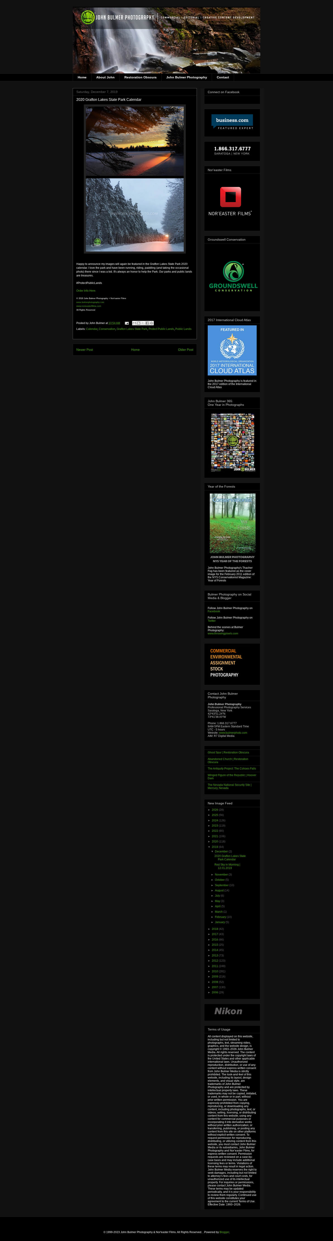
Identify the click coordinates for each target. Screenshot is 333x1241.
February (221, 917)
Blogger (224, 1232)
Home (82, 77)
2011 (215, 966)
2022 (215, 830)
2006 (215, 992)
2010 (215, 971)
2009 (215, 976)
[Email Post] (126, 323)
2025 (215, 815)
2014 (215, 950)
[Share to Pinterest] (151, 323)
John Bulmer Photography (186, 77)
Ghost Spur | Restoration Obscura (228, 752)
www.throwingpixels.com (223, 633)
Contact (223, 77)
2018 (215, 929)
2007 (215, 987)
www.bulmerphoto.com (233, 732)
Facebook (214, 611)
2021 (215, 836)
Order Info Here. (86, 290)
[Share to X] (143, 323)
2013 (215, 955)
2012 (215, 960)
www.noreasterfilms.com (88, 306)
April (218, 906)
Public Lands (183, 329)
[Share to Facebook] (147, 323)
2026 (215, 809)
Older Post (185, 349)
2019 (215, 847)
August (219, 890)
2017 (215, 934)
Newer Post (84, 349)
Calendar (91, 329)
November (222, 874)
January (220, 922)
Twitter (212, 620)
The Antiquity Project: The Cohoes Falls (232, 768)
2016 (215, 939)
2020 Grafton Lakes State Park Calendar (230, 857)
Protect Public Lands (161, 329)
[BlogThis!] (138, 323)
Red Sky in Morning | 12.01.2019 (227, 866)
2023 (215, 825)
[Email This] (134, 323)
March (219, 911)
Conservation (107, 329)
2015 (215, 944)
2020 (215, 841)
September (222, 885)
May (218, 901)
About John (105, 77)
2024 (215, 820)
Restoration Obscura (140, 77)
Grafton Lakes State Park (132, 329)
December (222, 851)
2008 (215, 982)
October (220, 879)
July (218, 895)
